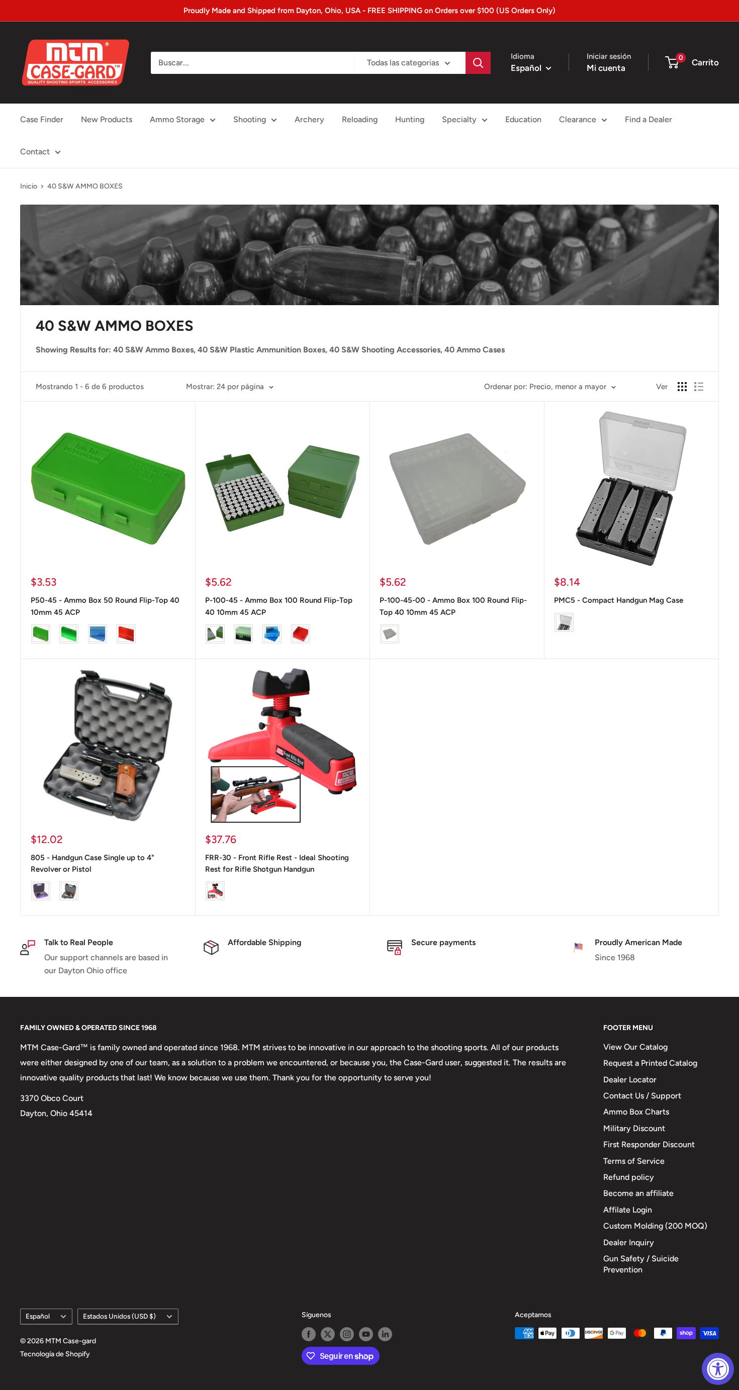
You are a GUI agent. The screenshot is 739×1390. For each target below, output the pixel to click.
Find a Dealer (648, 119)
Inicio (28, 186)
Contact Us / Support (642, 1095)
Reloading (360, 119)
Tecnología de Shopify (55, 1354)
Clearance (577, 119)
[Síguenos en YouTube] (366, 1334)
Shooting (249, 119)
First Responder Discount (649, 1144)
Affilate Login (627, 1210)
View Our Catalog (635, 1047)
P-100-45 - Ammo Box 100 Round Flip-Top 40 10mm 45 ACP (278, 606)
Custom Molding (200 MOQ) (655, 1226)
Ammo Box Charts (636, 1112)
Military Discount (634, 1128)
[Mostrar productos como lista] (698, 386)
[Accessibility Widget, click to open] (718, 1369)
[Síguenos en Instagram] (347, 1334)
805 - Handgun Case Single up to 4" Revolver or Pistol (92, 863)
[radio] (40, 633)
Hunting (409, 119)
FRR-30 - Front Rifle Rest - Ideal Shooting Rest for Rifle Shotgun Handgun (277, 863)
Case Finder (41, 119)
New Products (106, 119)
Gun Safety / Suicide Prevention (641, 1264)
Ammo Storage (177, 119)
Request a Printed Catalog (650, 1063)
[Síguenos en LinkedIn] (385, 1334)
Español (38, 1316)
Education (523, 119)
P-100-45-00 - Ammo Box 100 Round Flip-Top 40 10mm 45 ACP (453, 606)
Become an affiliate (638, 1193)
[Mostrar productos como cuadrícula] (682, 386)
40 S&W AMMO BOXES (85, 186)
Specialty (459, 119)
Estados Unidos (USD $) (119, 1316)
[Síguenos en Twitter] (328, 1334)
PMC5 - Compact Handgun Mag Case (618, 600)
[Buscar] (478, 63)
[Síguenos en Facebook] (309, 1334)
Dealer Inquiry (628, 1242)
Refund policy (628, 1177)
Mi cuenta (606, 68)
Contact (35, 151)
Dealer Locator (630, 1079)
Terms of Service (634, 1161)
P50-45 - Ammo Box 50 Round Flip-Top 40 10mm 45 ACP (105, 606)
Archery (309, 119)
